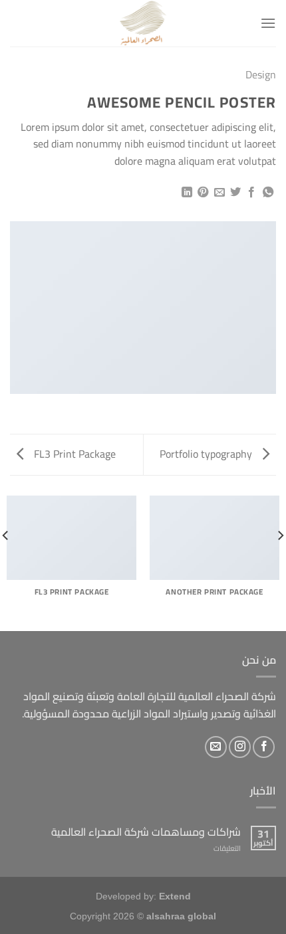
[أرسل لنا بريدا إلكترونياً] (216, 747)
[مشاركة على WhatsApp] (268, 193)
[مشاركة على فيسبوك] (251, 193)
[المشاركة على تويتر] (235, 193)
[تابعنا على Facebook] (264, 747)
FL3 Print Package (73, 454)
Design (260, 74)
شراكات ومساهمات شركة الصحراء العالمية (146, 832)
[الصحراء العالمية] (143, 23)
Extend (175, 896)
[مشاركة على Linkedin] (186, 193)
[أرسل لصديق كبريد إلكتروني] (219, 193)
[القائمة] (268, 23)
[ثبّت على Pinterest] (203, 193)
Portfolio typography (207, 454)
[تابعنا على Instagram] (240, 747)
